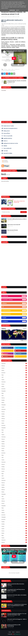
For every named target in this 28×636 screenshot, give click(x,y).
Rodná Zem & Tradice (8, 125)
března (14, 365)
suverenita (13, 321)
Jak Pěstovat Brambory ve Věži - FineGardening (14, 625)
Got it (17, 10)
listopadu (14, 391)
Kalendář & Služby (7, 153)
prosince (14, 372)
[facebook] (7, 348)
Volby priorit (6, 130)
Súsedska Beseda (13, 310)
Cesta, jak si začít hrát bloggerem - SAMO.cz (17, 619)
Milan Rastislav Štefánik (12, 230)
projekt (13, 317)
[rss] (7, 351)
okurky (9, 69)
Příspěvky (5, 160)
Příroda (13, 303)
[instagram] (7, 353)
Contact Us (18, 632)
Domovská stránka (5, 181)
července (14, 363)
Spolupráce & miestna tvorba (10, 143)
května (14, 400)
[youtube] (7, 356)
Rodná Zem (13, 296)
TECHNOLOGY (17, 69)
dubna (14, 416)
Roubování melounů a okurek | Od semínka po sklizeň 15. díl (16, 81)
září (14, 377)
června (14, 397)
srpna (14, 379)
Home (10, 632)
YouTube (5, 150)
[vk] (20, 353)
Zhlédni (5, 145)
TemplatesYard (17, 634)
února (14, 368)
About (13, 632)
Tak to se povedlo (7, 135)
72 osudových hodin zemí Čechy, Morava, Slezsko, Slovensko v (16, 590)
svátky (12, 69)
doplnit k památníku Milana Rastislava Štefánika (15, 584)
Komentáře (5, 162)
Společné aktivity (7, 138)
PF (13, 306)
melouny (5, 69)
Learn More (12, 10)
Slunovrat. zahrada (13, 299)
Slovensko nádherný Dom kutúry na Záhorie (17, 219)
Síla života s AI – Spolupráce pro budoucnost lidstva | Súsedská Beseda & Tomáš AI (17, 605)
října (14, 375)
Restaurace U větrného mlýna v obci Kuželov (16, 595)
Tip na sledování (7, 148)
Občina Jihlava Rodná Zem (7, 16)
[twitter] (20, 348)
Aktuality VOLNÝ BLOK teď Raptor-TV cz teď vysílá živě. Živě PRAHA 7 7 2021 (16, 614)
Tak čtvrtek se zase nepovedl (13, 224)
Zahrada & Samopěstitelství (10, 128)
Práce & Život (6, 133)
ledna (14, 370)
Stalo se (5, 140)
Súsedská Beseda (13, 314)
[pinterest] (20, 351)
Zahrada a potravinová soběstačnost (8, 70)
